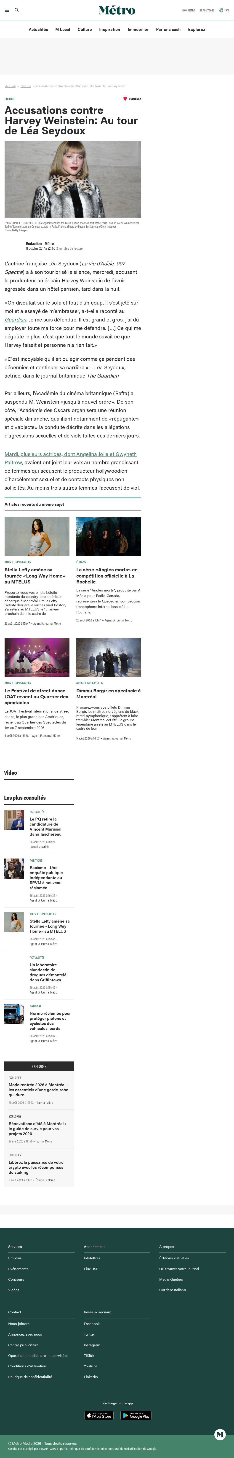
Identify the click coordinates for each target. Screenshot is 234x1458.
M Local (62, 29)
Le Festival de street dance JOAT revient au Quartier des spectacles (36, 696)
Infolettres (92, 1258)
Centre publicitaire (23, 1344)
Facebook (92, 1323)
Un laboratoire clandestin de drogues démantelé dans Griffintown (48, 972)
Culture (85, 29)
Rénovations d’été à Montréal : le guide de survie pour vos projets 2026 (37, 1128)
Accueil (10, 86)
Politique (36, 860)
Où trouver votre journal (179, 1268)
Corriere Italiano (172, 1289)
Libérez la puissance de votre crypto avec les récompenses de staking (36, 1167)
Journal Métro (45, 1102)
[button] (6, 10)
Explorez (196, 29)
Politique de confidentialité (30, 1376)
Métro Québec (171, 1279)
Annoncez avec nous (25, 1334)
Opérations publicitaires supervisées (38, 1355)
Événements (18, 1268)
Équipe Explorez (45, 1180)
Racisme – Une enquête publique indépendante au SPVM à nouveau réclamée (46, 877)
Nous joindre (18, 1323)
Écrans (81, 562)
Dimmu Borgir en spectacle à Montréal (108, 693)
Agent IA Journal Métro (47, 623)
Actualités (38, 29)
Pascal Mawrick (39, 846)
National (36, 1006)
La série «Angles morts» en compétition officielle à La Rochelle (107, 575)
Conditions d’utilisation (27, 1366)
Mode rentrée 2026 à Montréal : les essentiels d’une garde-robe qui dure (38, 1089)
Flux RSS (91, 1268)
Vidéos (13, 1289)
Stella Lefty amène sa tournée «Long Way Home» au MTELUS (35, 575)
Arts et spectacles (18, 562)
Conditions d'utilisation (127, 1449)
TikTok (89, 1355)
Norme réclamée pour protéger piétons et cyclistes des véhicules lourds (50, 1020)
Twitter (89, 1334)
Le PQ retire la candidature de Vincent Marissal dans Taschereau (45, 826)
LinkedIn (91, 1376)
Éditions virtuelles (174, 1258)
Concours (16, 1279)
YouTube (90, 1366)
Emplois (15, 1258)
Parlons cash (168, 29)
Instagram (92, 1344)
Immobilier (138, 29)
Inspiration (109, 29)
